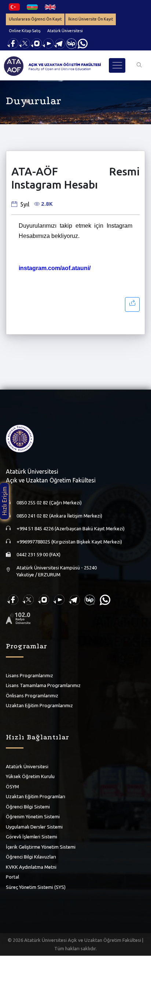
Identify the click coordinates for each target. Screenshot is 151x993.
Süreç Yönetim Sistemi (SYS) (36, 887)
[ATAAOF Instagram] (36, 43)
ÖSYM (12, 786)
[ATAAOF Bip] (71, 43)
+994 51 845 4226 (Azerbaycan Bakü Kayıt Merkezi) (70, 528)
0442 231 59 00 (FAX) (38, 554)
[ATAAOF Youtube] (48, 43)
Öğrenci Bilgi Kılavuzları (31, 856)
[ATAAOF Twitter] (24, 43)
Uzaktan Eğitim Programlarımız (39, 705)
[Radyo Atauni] (18, 617)
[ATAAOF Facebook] (12, 43)
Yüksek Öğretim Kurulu (30, 776)
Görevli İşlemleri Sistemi (31, 836)
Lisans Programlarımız (29, 675)
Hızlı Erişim (4, 500)
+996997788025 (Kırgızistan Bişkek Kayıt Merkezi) (69, 541)
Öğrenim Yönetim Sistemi (33, 816)
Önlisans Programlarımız (32, 695)
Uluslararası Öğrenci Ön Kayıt (35, 19)
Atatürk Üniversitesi (65, 31)
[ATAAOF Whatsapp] (83, 43)
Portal (12, 876)
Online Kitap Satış (25, 31)
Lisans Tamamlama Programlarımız (43, 685)
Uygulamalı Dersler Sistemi (34, 826)
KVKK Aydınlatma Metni (31, 866)
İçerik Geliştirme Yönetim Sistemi (41, 846)
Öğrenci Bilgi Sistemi (28, 806)
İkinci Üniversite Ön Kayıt (90, 19)
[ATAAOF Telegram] (59, 43)
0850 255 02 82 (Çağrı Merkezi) (49, 502)
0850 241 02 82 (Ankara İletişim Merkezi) (59, 515)
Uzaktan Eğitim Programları (35, 796)
